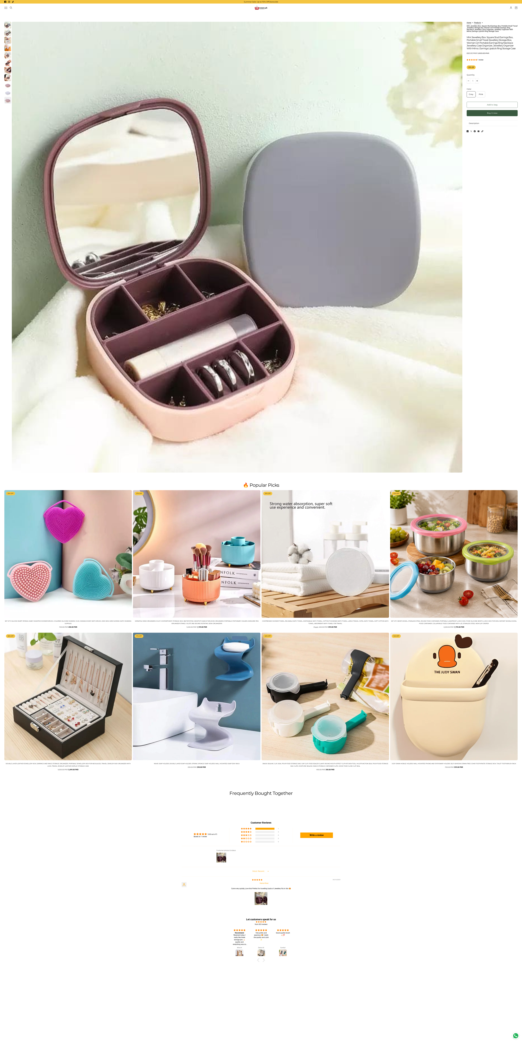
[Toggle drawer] (5, 8)
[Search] (11, 7)
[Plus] (477, 80)
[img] (257, 880)
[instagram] (9, 1)
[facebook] (5, 1)
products (477, 23)
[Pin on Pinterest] (474, 131)
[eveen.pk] (261, 8)
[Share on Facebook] (467, 131)
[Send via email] (478, 131)
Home (469, 23)
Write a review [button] (317, 835)
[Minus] (468, 80)
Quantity (471, 75)
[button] (472, 60)
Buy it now (492, 113)
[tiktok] (12, 1)
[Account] (510, 7)
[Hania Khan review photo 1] (261, 898)
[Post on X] (471, 131)
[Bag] (516, 7)
